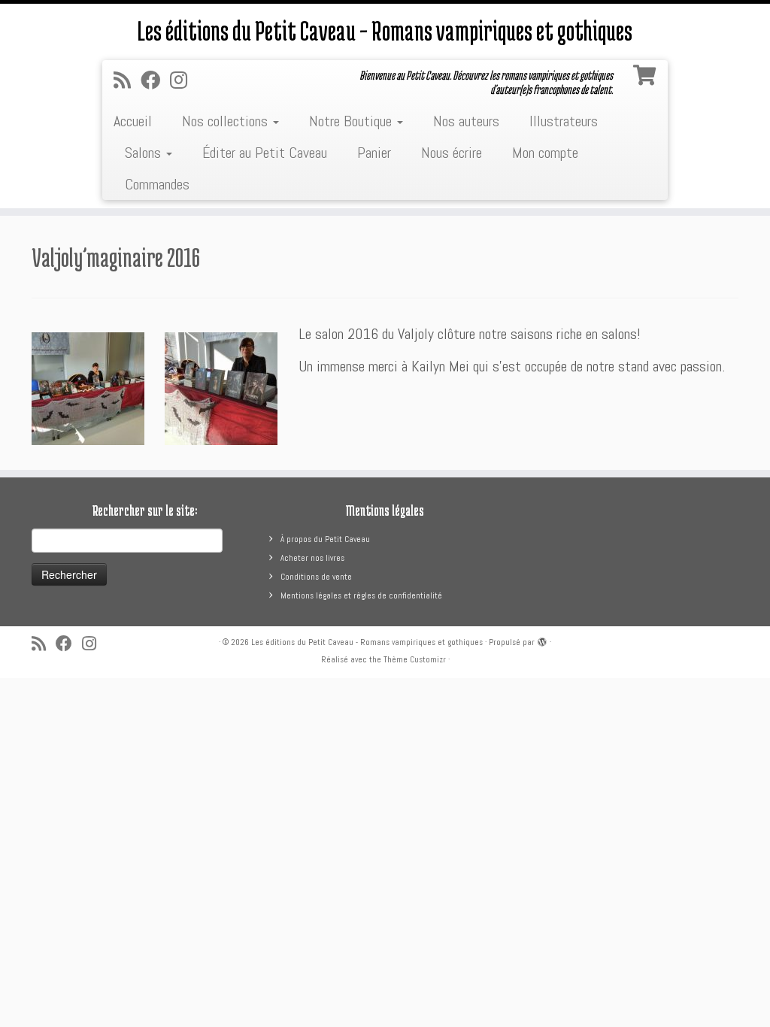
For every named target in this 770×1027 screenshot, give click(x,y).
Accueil (133, 121)
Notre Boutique (352, 121)
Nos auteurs (466, 121)
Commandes (157, 184)
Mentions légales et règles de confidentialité (361, 595)
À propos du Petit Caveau (325, 539)
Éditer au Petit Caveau (264, 152)
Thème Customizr (414, 659)
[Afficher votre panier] (646, 72)
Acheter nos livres (312, 558)
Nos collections (226, 121)
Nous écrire (451, 152)
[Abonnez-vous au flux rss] (127, 80)
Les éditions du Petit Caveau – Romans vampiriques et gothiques (385, 30)
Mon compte (545, 152)
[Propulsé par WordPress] (542, 640)
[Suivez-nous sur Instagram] (183, 80)
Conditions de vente (316, 576)
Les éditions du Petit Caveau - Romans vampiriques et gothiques (367, 642)
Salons (145, 152)
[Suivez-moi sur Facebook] (155, 80)
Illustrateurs (563, 121)
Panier (374, 152)
